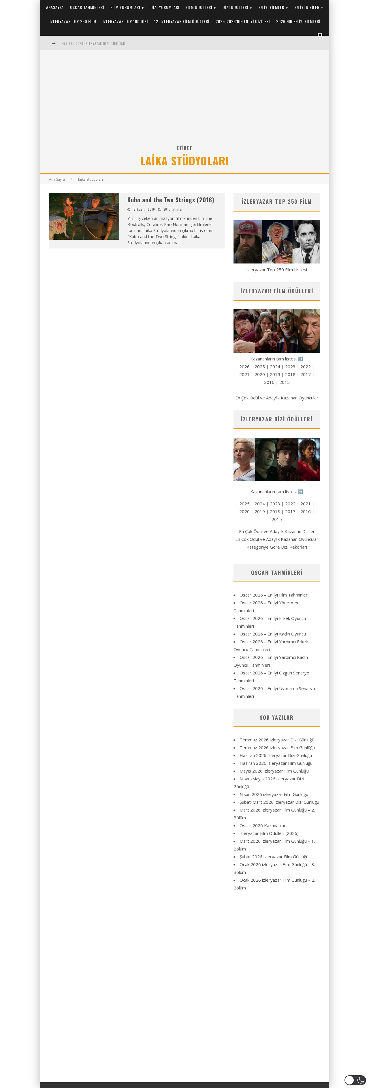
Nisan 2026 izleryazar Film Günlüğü (274, 794)
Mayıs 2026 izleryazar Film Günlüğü (274, 771)
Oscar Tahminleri (87, 7)
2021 (244, 374)
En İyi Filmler (271, 7)
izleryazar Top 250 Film (73, 21)
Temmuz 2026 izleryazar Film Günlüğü (277, 747)
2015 (284, 382)
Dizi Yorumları (164, 7)
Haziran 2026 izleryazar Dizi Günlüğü (93, 43)
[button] (355, 1080)
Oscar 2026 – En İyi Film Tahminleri (274, 595)
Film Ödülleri (199, 7)
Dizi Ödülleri (235, 7)
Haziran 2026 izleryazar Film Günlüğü (276, 763)
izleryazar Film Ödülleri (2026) (269, 833)
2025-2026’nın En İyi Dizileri (243, 21)
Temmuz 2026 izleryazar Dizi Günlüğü (277, 740)
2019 (275, 374)
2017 (305, 374)
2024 (275, 366)
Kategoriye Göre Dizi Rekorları (276, 547)
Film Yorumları (125, 7)
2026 (244, 366)
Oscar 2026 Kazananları (263, 825)
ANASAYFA (55, 7)
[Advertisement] (184, 100)
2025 (260, 366)
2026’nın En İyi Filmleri (298, 21)
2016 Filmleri (173, 209)
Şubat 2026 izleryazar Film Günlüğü (274, 856)
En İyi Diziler (307, 7)
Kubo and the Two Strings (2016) (170, 199)
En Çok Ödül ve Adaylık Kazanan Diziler (277, 531)
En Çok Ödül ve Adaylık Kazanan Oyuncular (276, 398)
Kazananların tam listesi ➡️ (276, 491)
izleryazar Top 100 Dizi (125, 21)
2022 (305, 366)
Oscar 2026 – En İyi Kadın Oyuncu (273, 634)
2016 (269, 382)
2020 (260, 374)
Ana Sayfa (57, 179)
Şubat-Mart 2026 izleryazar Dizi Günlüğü (279, 802)
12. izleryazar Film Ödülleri (181, 21)
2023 (290, 366)
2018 (290, 374)
